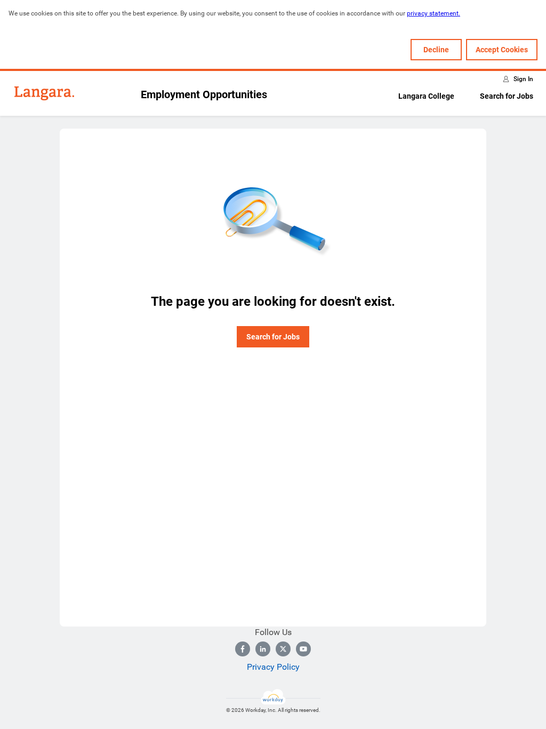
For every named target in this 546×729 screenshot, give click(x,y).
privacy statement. (433, 13)
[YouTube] (303, 648)
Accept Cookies (502, 49)
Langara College (426, 96)
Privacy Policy (273, 667)
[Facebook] (242, 648)
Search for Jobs (506, 96)
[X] (283, 648)
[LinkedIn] (262, 648)
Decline (436, 49)
